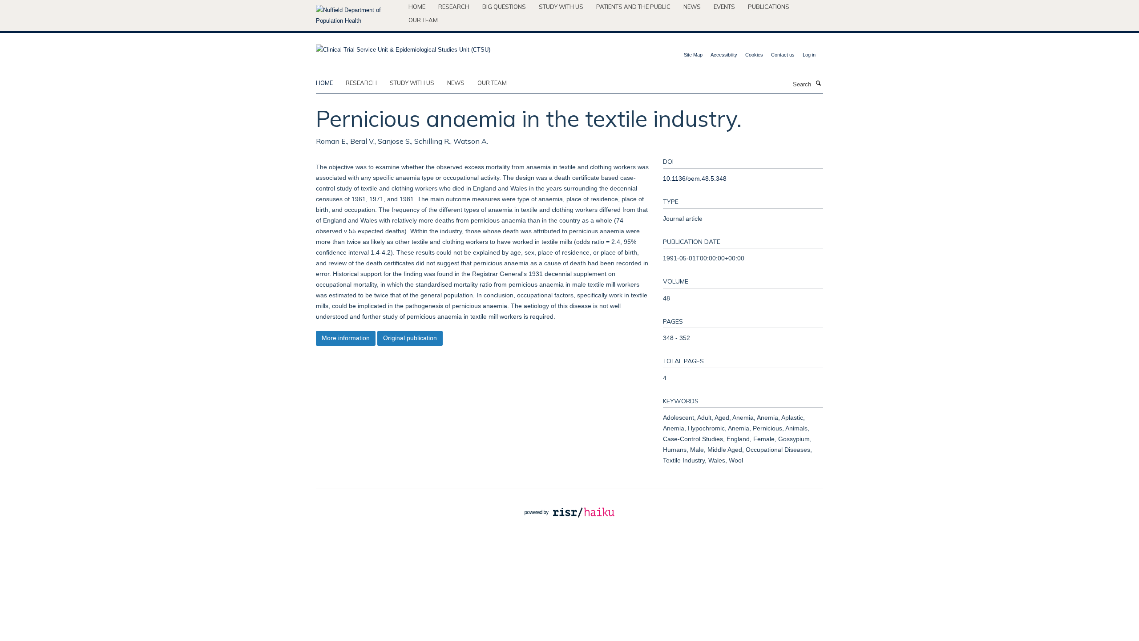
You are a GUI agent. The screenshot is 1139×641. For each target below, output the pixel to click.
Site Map (693, 54)
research (361, 82)
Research (453, 6)
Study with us (561, 6)
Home (416, 6)
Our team (423, 20)
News (692, 6)
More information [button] (346, 337)
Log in (809, 54)
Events (724, 6)
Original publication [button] (410, 337)
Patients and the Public (633, 6)
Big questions (504, 6)
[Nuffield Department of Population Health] (359, 15)
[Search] (818, 84)
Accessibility (724, 54)
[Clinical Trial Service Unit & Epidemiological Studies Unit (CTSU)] (403, 47)
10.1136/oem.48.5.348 (695, 178)
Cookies (754, 54)
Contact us (783, 54)
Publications (768, 6)
